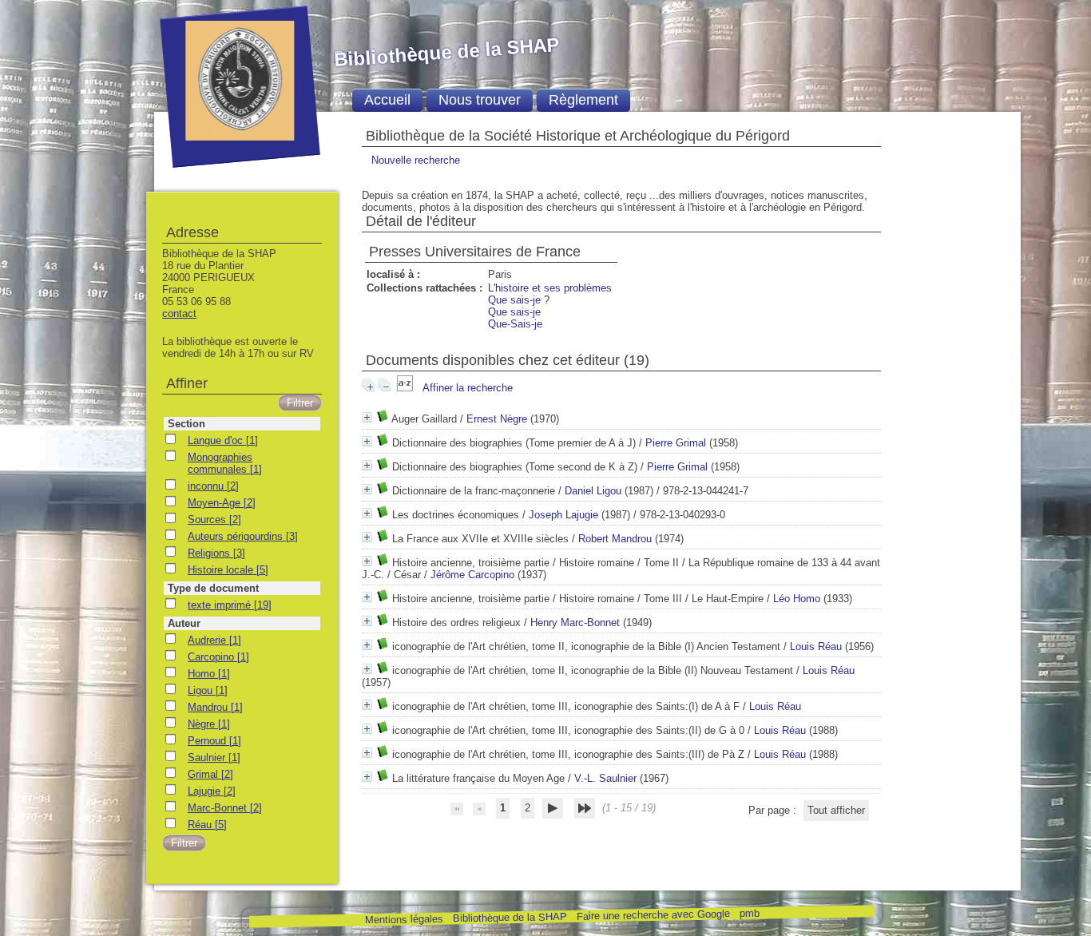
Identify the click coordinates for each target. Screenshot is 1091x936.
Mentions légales (403, 919)
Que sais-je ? (518, 300)
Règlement (583, 100)
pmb (749, 913)
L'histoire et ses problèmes (550, 288)
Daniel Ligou (593, 491)
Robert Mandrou (615, 539)
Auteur (184, 623)
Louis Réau (816, 646)
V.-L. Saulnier (605, 778)
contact (179, 313)
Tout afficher (836, 810)
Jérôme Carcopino (472, 575)
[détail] (367, 417)
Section (186, 424)
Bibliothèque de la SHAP (509, 917)
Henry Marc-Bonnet (575, 623)
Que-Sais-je (515, 324)
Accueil (387, 100)
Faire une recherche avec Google (652, 914)
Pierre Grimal (675, 443)
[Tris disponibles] (406, 388)
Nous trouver (479, 100)
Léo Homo (796, 599)
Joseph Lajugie (563, 515)
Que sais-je (514, 312)
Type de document (213, 588)
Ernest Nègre (496, 419)
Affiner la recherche (468, 388)
